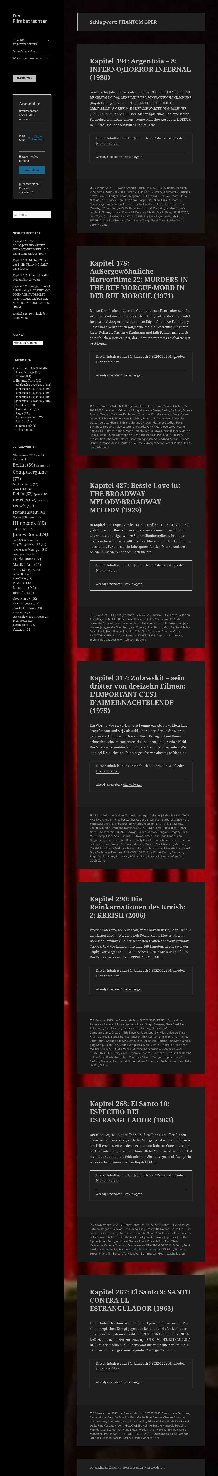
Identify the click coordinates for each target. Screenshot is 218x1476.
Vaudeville (112, 639)
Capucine (129, 1028)
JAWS (121, 208)
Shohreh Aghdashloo (143, 439)
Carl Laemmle (164, 619)
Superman (153, 1061)
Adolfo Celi (116, 410)
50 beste (122, 819)
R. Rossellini (173, 1053)
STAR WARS (22, 612)
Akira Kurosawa (23, 455)
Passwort (22, 138)
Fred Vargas (105, 1425)
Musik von (96, 819)
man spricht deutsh (25, 554)
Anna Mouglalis (134, 410)
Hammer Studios (164, 422)
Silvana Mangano (153, 1057)
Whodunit (103, 447)
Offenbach (138, 435)
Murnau (137, 1049)
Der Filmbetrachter (30, 18)
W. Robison (127, 639)
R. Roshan (158, 1053)
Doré (120, 200)
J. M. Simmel (108, 208)
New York (34, 570)
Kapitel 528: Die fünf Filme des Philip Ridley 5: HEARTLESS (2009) (31, 264)
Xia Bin (94, 1065)
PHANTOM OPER (132, 216)
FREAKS (120, 832)
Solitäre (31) (24, 421)
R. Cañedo (175, 1245)
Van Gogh (159, 1253)
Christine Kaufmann (124, 414)
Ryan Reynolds (127, 1249)
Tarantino (41, 616)
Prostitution (97, 439)
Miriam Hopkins (137, 848)
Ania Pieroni (127, 192)
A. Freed (172, 615)
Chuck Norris (164, 1233)
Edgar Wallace (157, 1421)
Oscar (176, 631)
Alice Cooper (137, 819)
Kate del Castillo (100, 1429)
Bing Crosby (113, 824)
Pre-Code (22, 578)
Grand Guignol (131, 422)
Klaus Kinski (161, 840)
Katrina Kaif (165, 1041)
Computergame (130, 196)
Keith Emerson (134, 208)
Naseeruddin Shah (156, 1049)
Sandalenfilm (169, 856)
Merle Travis (146, 1429)
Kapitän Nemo (126, 1041)
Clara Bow (176, 824)
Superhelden (23, 616)
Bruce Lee (177, 1229)
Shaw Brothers (131, 1057)
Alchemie (99, 192)
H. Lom (147, 422)
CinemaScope (183, 1233)
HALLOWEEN (133, 1425)
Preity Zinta (120, 1053)
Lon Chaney (130, 1241)
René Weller (109, 1249)
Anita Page (97, 619)
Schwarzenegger (149, 1249)
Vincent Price (151, 1438)
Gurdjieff (148, 204)
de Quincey (109, 200)
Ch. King (108, 623)
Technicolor (23, 620)
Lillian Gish (111, 1045)
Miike (20, 570)
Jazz (18, 540)
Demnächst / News (25, 51)
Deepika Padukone (141, 1032)
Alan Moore (116, 1024)
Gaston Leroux (99, 422)
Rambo (186, 1053)
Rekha (94, 1057)
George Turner (136, 832)
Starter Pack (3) (26, 425)
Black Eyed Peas (175, 1024)
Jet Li (119, 1241)
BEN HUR (111, 619)
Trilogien (181, 188)
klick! (39, 544)
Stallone (106, 1061)
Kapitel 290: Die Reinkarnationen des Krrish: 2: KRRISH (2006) (137, 907)
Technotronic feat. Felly (176, 1061)
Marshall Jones (170, 431)
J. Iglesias (170, 1237)
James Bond (30, 534)
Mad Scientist (152, 1045)
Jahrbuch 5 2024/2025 (152, 188)
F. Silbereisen (120, 418)
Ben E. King (131, 1229)
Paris (18, 574)
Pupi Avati (150, 216)
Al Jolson (184, 615)
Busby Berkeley (144, 619)
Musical (156, 615)
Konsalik (158, 208)
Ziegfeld (141, 639)
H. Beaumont (173, 623)
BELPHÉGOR (144, 192)
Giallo (20, 517)
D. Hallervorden (161, 414)
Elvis (159, 828)
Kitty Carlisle (144, 840)
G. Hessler (177, 418)
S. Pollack (153, 856)
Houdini (108, 426)
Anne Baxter (152, 410)
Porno (166, 852)
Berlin (24, 465)
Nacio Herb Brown (110, 631)
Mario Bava (27, 558)
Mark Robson (164, 844)
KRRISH (162, 1020)
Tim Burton (115, 1253)
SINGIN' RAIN (146, 635)
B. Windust (153, 819)
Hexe (159, 204)
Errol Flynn (142, 1237)
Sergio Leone (26, 603)
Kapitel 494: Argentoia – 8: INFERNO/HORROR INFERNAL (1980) (140, 69)
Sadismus (26, 598)
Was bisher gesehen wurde (30, 58)
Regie (170, 188)
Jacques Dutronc (132, 836)
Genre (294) (23, 376)
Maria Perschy (135, 431)
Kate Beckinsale (146, 1041)
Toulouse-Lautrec (131, 443)
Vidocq (148, 443)
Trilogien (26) (25, 430)
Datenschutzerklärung (104, 1468)
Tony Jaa (128, 1253)
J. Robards (138, 426)
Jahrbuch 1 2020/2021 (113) (33, 384)
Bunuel (103, 196)
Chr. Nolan (147, 1233)
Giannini (115, 422)
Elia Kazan (153, 200)
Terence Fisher (132, 1438)
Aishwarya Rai (99, 1024)
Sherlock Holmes (27, 608)
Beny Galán (137, 1417)
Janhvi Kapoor (106, 1041)
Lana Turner (177, 840)
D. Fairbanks (98, 1237)
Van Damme (143, 1253)
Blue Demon (154, 1417)
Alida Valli (112, 192)
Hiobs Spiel (113, 836)
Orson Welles (136, 1245)
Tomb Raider (167, 220)
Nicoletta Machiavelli (177, 848)
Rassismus (24, 587)
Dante (174, 196)
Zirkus (104, 1065)
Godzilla (34, 517)
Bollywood (96, 1028)
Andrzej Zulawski (125, 815)
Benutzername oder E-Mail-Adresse (28, 115)
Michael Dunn (106, 435)
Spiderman (173, 1057)
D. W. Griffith (120, 1032)
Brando (127, 824)
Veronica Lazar (99, 224)
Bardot (39, 455)
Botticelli (184, 192)
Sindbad (163, 439)
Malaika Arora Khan (174, 1045)
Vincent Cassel (163, 443)
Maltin (151, 212)
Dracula (24, 500)
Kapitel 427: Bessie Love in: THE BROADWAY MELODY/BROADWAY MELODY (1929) (135, 497)
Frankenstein (30, 512)
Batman (21, 459)
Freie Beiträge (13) (28, 372)
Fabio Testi (170, 828)
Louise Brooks (110, 844)
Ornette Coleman (115, 1245)
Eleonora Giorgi (135, 200)
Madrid (119, 431)
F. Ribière (105, 418)
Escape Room (169, 200)
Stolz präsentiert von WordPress (144, 1468)
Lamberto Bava (175, 208)
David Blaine (181, 414)
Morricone (123, 435)
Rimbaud (177, 852)
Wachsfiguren (176, 1253)
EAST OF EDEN (145, 828)
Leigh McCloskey (100, 212)
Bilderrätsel (43, 466)
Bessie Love (125, 619)
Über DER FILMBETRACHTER (25, 42)
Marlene (180, 844)
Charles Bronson (144, 824)
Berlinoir (176, 410)
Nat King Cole (132, 631)
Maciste (138, 844)
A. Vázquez (182, 1225)
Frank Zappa (114, 204)
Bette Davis (97, 824)
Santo (165, 1225)
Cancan (105, 414)
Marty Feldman (116, 848)
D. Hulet (147, 196)
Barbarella (168, 819)
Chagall (114, 196)
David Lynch (22, 488)
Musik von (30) (25, 405)
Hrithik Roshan (148, 1036)
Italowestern (23, 529)
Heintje (147, 1425)
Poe (28, 574)
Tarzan (117, 1438)
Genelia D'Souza (108, 1036)
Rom (180, 216)
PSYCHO (22, 583)
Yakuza (22, 629)
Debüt (23, 493)
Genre (168, 406)
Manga (37, 549)
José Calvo (168, 426)
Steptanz (162, 635)
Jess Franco (112, 840)
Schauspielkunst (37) (29, 417)
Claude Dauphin (100, 828)
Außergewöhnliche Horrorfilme (142, 406)
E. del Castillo (137, 1421)
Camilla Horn (113, 1028)
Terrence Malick (108, 443)
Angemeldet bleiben (28, 159)
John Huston (31, 540)
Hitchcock (29, 523)
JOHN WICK (154, 426)
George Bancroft (153, 623)
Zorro (102, 860)
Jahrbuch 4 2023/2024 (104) (33, 397)
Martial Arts (27, 564)
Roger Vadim (98, 856)
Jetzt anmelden (29, 184)
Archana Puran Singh (139, 1024)
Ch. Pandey (143, 1028)
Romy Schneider (118, 856)
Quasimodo (161, 1434)
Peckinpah (111, 1434)
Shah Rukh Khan (109, 1057)
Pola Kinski (154, 852)
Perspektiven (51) (27, 409)
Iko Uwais (156, 1237)
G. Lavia (128, 204)
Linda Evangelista (131, 1045)
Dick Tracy (113, 1237)
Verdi (179, 220)
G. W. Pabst (133, 623)
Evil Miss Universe (166, 1032)
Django (40, 494)
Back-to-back (98, 1417)
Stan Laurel (119, 1061)
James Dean (152, 836)
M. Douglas (138, 212)
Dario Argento (25, 484)
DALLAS (164, 196)
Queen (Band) (167, 216)
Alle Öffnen (20, 368)
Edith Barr (127, 1237)
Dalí (155, 196)
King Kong (22, 544)
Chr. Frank (162, 824)
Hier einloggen (132, 157)
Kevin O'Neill (182, 1041)
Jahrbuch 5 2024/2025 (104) (33, 401)
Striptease (175, 635)
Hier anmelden (107, 143)
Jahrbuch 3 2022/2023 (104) (33, 393)
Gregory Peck (178, 832)
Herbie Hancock (163, 1425)
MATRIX (111, 1049)
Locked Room (121, 212)
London (20, 549)
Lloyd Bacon (154, 627)
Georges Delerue (149, 815)
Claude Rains (98, 1421)
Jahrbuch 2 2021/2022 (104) (33, 389)
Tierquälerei (24, 625)
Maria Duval (147, 1241)
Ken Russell (138, 627)
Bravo (93, 196)
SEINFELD (96, 220)
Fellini (42, 500)
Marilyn (149, 844)
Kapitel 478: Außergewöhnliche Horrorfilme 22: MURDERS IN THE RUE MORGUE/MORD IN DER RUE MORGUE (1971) (139, 279)
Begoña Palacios (111, 1229)
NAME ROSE (180, 212)
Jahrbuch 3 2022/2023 (175, 815)
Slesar (174, 439)
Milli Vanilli (124, 1049)
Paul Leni (117, 852)
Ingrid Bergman (169, 1036)
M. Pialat (126, 844)
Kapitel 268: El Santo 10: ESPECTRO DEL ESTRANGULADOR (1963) (132, 1111)
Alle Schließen (39, 368)
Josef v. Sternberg (118, 627)
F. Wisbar (135, 418)
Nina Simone (163, 631)
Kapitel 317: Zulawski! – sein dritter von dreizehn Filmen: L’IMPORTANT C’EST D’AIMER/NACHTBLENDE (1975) (138, 694)
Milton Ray (162, 1241)
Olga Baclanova (100, 852)
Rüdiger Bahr (138, 856)
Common (144, 414)
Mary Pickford (173, 627)
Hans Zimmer (128, 1036)
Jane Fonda (168, 836)
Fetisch (23, 506)
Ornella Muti (111, 216)
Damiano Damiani (123, 828)
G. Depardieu (161, 418)
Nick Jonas (176, 1049)
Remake (23, 592)
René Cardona (179, 1434)
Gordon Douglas (157, 832)
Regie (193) (23, 413)
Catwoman (110, 1233)
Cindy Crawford (161, 1028)
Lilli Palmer (107, 431)
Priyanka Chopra (139, 1053)
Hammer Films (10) (28, 380)
